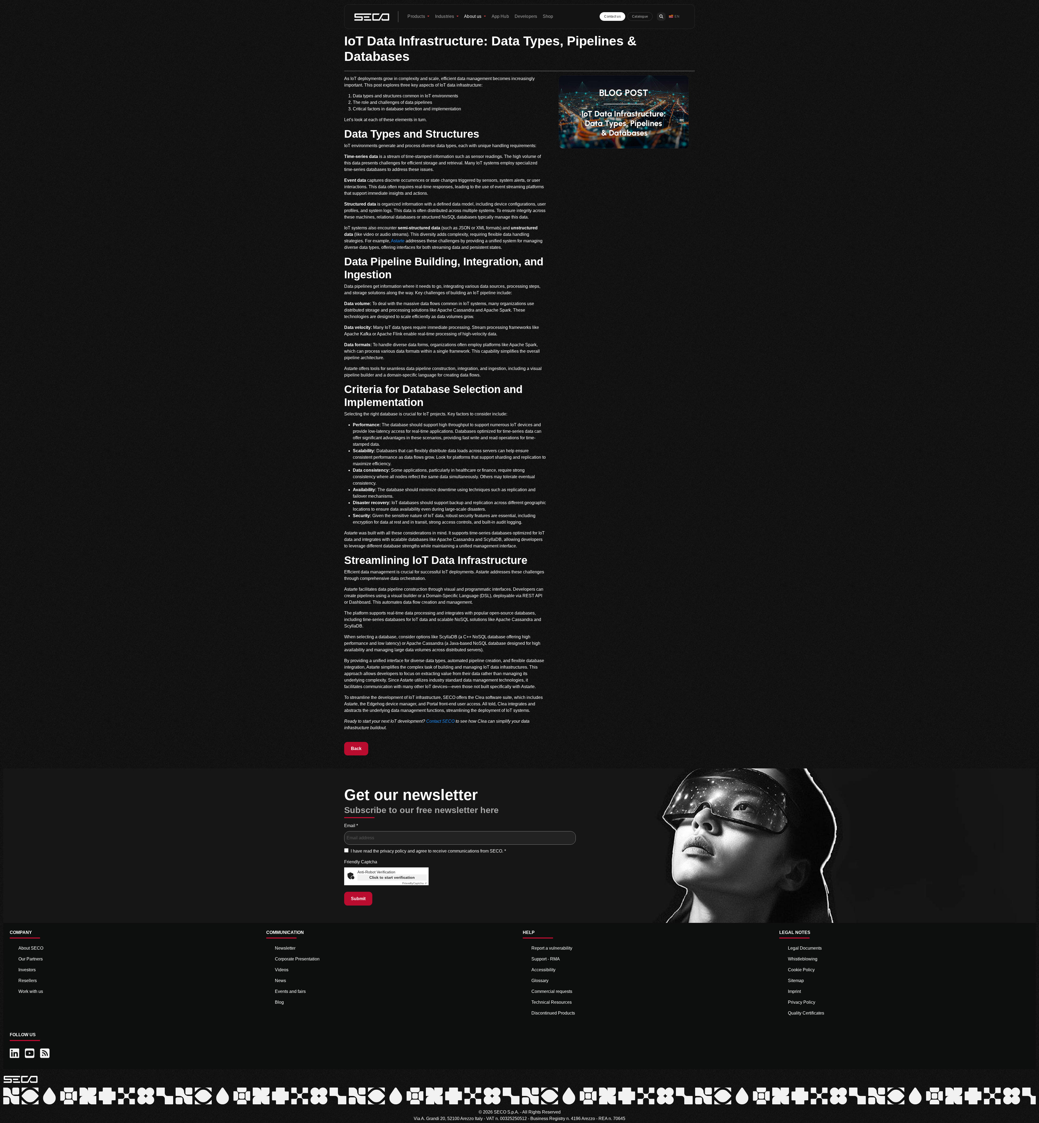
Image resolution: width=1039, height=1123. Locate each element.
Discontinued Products (553, 1013)
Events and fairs (290, 991)
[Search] (661, 16)
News (280, 980)
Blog (279, 1002)
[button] (674, 16)
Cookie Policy (801, 969)
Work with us (30, 991)
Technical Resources (551, 1002)
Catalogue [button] (640, 16)
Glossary (539, 980)
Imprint (794, 991)
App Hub (500, 16)
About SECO (30, 948)
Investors (27, 969)
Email (351, 825)
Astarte (398, 241)
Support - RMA (545, 959)
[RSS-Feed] (45, 1053)
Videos (281, 969)
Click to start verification (392, 877)
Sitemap (796, 980)
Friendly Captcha (360, 862)
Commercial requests (551, 991)
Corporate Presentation (297, 959)
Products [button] (416, 16)
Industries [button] (445, 16)
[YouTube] (30, 1053)
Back (356, 748)
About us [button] (473, 16)
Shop (548, 16)
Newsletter (285, 948)
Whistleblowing (802, 959)
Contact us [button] (612, 16)
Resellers (27, 980)
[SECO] (20, 1078)
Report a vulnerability (551, 948)
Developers (526, 16)
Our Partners (30, 959)
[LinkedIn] (15, 1053)
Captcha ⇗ (414, 883)
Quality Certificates (806, 1013)
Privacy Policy (801, 1002)
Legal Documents (805, 948)
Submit (358, 898)
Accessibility (543, 969)
